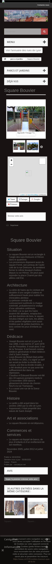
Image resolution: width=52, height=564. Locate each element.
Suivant (41, 146)
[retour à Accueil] (5, 59)
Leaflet (22, 195)
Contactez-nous (43, 5)
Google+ (37, 199)
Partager (23, 199)
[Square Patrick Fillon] (14, 508)
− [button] (11, 164)
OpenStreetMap (32, 195)
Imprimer (14, 225)
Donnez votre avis (15, 216)
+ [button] (11, 160)
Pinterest (13, 204)
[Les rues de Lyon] (26, 16)
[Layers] (42, 161)
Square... (8, 521)
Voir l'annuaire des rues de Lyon (23, 50)
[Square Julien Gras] (37, 508)
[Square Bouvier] (19, 146)
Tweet (12, 199)
